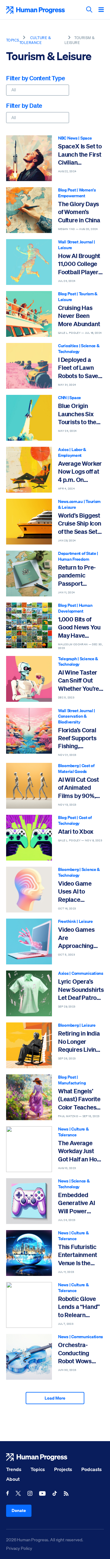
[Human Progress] (55, 1457)
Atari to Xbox (75, 831)
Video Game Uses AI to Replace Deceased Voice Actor (79, 892)
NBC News (68, 138)
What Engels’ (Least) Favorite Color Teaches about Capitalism (81, 1099)
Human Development (75, 608)
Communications (87, 973)
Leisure (65, 247)
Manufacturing (72, 1083)
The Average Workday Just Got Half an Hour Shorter (80, 1151)
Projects (63, 1469)
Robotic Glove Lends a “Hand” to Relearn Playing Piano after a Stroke (79, 1307)
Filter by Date (24, 105)
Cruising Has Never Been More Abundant (79, 316)
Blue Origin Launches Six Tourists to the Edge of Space (77, 414)
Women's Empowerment (77, 193)
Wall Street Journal (75, 242)
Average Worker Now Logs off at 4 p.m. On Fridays (80, 472)
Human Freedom (73, 559)
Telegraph (67, 658)
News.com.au (70, 501)
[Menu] (101, 10)
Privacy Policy (19, 1548)
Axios (63, 449)
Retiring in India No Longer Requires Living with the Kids (79, 1041)
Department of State (77, 553)
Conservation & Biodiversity (72, 719)
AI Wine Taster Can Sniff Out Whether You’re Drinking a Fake (79, 680)
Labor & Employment (72, 452)
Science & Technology (79, 348)
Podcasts (91, 1469)
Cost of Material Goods (76, 768)
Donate (19, 1510)
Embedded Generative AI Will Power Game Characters (76, 1203)
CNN (62, 397)
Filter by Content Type (35, 78)
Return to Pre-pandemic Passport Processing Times (77, 575)
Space (86, 138)
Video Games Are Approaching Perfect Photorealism (76, 938)
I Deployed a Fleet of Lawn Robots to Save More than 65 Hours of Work (78, 368)
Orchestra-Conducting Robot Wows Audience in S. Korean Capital (77, 1353)
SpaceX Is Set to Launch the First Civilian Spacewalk (80, 154)
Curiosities (68, 345)
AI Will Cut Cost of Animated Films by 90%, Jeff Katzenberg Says (79, 788)
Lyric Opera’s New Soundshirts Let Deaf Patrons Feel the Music (81, 990)
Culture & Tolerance (35, 40)
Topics (12, 40)
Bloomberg (68, 765)
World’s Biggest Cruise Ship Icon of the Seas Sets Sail (79, 524)
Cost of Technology (75, 820)
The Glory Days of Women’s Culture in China (79, 212)
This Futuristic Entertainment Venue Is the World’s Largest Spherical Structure (79, 1255)
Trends (13, 1469)
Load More (55, 1398)
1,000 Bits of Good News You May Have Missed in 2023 (79, 627)
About (13, 1479)
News (63, 1129)
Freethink (67, 921)
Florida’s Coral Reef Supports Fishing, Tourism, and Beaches (77, 738)
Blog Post (67, 190)
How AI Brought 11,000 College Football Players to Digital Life (79, 264)
